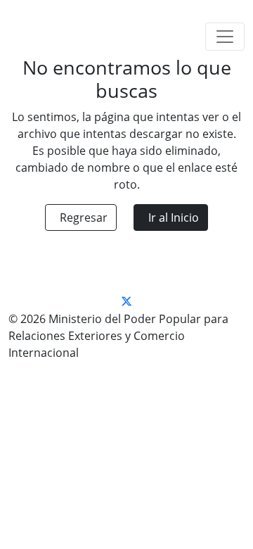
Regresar (84, 217)
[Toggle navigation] (225, 37)
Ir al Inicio (173, 217)
